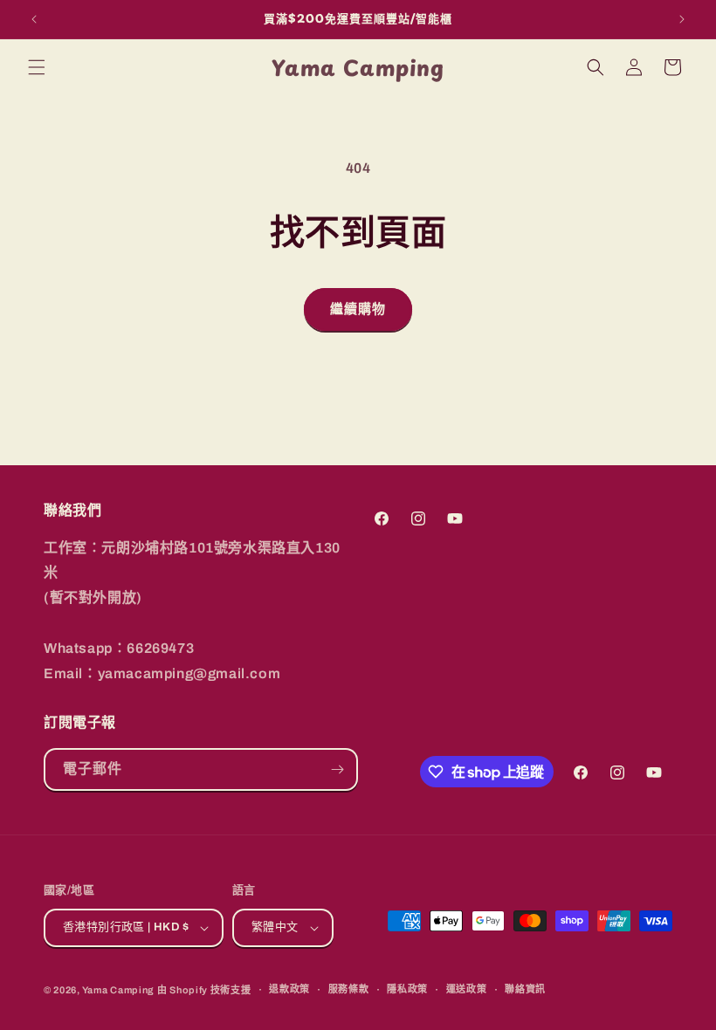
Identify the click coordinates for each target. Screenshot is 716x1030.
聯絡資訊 (525, 989)
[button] (36, 67)
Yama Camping (119, 990)
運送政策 (466, 989)
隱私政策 (407, 989)
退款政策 (289, 989)
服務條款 (348, 989)
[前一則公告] (34, 19)
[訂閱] (337, 769)
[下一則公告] (682, 19)
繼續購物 (358, 309)
